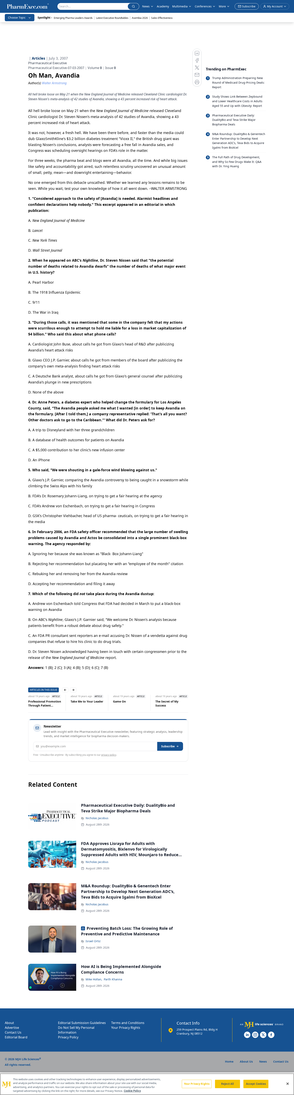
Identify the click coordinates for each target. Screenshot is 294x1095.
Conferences (203, 6)
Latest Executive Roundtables (112, 18)
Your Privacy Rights (125, 1027)
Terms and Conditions (127, 1023)
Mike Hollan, (94, 979)
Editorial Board (16, 1037)
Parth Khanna (113, 979)
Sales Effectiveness (162, 18)
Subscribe (168, 746)
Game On (119, 701)
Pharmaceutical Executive (47, 63)
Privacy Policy (68, 1037)
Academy (163, 6)
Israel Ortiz (93, 941)
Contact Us (13, 1032)
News (146, 6)
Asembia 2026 (140, 18)
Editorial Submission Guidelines (82, 1023)
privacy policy (108, 755)
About (9, 1023)
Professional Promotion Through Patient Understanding (44, 704)
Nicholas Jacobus (97, 818)
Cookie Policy (132, 1091)
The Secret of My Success (166, 703)
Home (229, 1061)
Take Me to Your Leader (87, 701)
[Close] (287, 1083)
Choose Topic (17, 17)
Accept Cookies (256, 1084)
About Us (246, 1061)
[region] (147, 1084)
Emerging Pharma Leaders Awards (73, 18)
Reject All (227, 1084)
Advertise (12, 1027)
